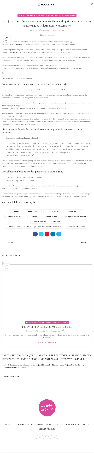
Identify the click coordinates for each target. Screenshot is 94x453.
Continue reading (47, 342)
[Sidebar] (3, 139)
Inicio (8, 425)
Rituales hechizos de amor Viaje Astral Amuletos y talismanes (47, 15)
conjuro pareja (53, 211)
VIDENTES (19, 425)
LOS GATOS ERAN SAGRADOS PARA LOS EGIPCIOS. (47, 327)
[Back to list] (47, 242)
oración (34, 216)
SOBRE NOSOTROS (47, 429)
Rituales (56, 222)
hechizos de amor (15, 216)
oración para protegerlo (22, 52)
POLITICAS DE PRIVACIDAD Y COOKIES (72, 425)
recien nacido (40, 222)
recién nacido (14, 44)
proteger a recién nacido (75, 216)
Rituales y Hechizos (76, 227)
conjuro (15, 211)
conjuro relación (74, 211)
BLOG (30, 425)
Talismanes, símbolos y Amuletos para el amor (47, 322)
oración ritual (51, 216)
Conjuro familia (33, 211)
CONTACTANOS (44, 425)
